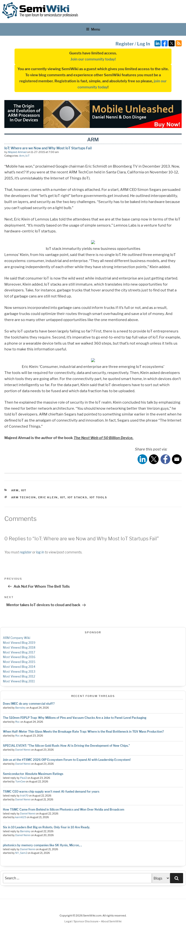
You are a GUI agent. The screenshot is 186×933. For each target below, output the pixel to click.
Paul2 (23, 778)
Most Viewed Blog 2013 (19, 671)
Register (125, 43)
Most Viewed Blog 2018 (19, 647)
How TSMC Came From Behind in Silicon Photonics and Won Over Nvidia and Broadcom (63, 809)
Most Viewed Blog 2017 (19, 652)
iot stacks (77, 497)
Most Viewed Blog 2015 (19, 662)
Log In (143, 43)
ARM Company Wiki (16, 638)
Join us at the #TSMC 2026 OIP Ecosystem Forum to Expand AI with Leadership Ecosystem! (67, 760)
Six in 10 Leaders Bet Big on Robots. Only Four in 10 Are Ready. (46, 827)
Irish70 (24, 795)
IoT (27, 155)
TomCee (20, 781)
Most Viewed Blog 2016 (19, 657)
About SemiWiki (111, 921)
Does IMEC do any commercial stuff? (28, 703)
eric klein (48, 497)
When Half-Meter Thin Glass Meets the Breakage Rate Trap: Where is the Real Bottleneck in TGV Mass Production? (83, 731)
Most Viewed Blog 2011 (19, 681)
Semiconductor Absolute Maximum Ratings (33, 774)
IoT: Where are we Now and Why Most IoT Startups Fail (48, 148)
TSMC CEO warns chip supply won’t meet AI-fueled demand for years (51, 791)
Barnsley (20, 707)
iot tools (98, 497)
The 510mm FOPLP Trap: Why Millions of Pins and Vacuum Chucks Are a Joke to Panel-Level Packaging (74, 718)
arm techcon (23, 497)
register (25, 552)
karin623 (20, 817)
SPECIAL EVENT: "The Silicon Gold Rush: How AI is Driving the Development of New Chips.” (66, 745)
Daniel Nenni (23, 749)
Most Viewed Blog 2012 (19, 676)
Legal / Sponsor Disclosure (81, 921)
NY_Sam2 (21, 853)
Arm (21, 155)
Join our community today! (93, 59)
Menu (95, 29)
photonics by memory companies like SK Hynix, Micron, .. (42, 845)
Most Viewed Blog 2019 (19, 643)
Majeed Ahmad (17, 152)
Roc (17, 721)
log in (40, 552)
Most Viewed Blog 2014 (19, 667)
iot (62, 497)
